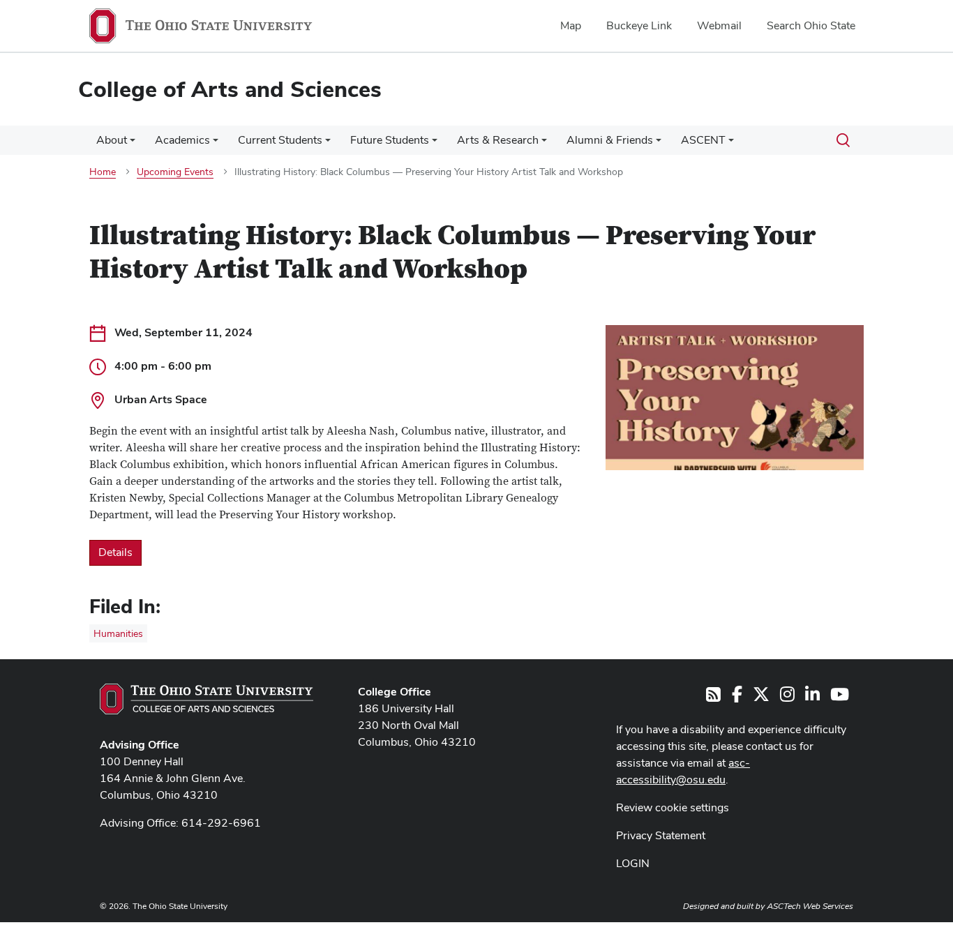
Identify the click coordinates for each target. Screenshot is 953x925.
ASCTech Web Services (810, 906)
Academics (182, 140)
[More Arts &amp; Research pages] (544, 144)
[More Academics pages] (215, 144)
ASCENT (703, 140)
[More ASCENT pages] (731, 144)
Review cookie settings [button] (672, 807)
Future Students (389, 140)
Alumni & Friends (609, 140)
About (111, 140)
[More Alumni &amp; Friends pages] (658, 144)
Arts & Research (498, 140)
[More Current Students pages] (327, 144)
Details (115, 552)
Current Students (280, 140)
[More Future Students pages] (434, 144)
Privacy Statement (660, 835)
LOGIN (633, 863)
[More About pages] (132, 144)
